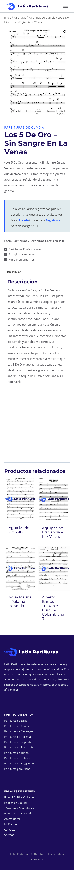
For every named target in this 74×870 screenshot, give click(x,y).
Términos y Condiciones (19, 808)
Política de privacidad (17, 813)
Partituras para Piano (17, 769)
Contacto (9, 829)
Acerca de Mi (12, 819)
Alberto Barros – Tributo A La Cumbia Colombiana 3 (53, 608)
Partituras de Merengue (18, 731)
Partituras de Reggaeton (19, 763)
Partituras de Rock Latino (19, 747)
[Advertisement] (37, 424)
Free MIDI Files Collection (19, 797)
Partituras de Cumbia (24, 127)
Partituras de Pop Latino (19, 742)
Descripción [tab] (14, 272)
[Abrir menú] (65, 6)
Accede (24, 220)
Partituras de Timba (16, 752)
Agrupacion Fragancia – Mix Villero (52, 532)
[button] (65, 32)
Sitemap (9, 835)
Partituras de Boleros (17, 758)
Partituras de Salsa (15, 720)
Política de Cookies (15, 802)
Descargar (20, 542)
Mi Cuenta (10, 824)
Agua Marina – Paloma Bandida (20, 601)
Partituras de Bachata (17, 736)
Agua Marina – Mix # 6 (20, 530)
